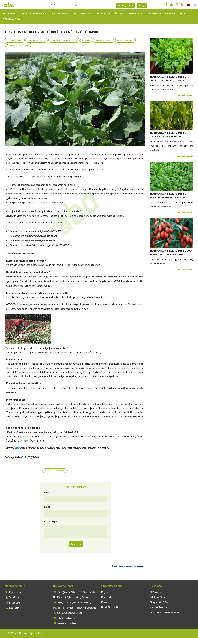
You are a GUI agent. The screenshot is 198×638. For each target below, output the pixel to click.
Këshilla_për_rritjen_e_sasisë (63, 40)
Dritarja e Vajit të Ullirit (109, 13)
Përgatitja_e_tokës (103, 40)
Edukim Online (136, 13)
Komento (76, 544)
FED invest (156, 592)
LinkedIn (14, 608)
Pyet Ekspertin (110, 607)
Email (47, 506)
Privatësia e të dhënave (164, 612)
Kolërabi (86, 40)
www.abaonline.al (68, 623)
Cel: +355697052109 (69, 613)
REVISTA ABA (155, 13)
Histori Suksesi (60, 13)
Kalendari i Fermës (175, 13)
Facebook (15, 592)
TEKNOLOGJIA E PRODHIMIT (33, 13)
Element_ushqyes (15, 40)
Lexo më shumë (184, 95)
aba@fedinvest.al (68, 618)
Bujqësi (105, 592)
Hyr (143, 5)
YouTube (14, 597)
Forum (105, 602)
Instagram (15, 602)
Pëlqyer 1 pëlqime (55, 471)
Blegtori (106, 597)
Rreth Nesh (9, 13)
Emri (46, 492)
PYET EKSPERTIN (82, 13)
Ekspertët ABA (159, 602)
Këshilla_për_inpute (36, 40)
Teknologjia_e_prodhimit (18, 45)
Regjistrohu (127, 5)
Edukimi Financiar (160, 597)
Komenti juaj (51, 521)
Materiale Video (11, 19)
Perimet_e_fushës (125, 40)
